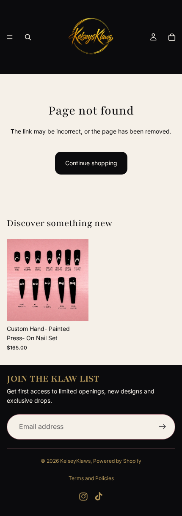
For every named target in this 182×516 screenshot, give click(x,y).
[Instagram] (83, 496)
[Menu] (9, 37)
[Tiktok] (99, 496)
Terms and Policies (91, 478)
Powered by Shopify (117, 461)
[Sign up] (162, 426)
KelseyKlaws (75, 461)
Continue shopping (91, 163)
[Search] (28, 37)
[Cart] (172, 37)
